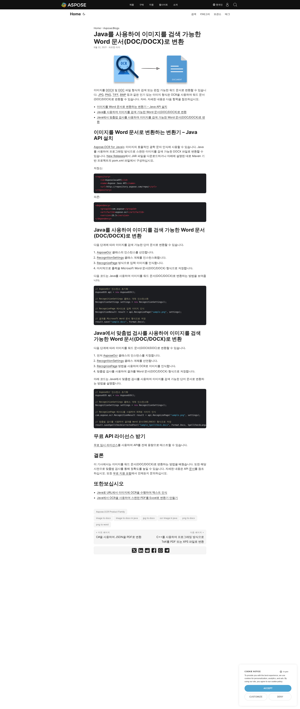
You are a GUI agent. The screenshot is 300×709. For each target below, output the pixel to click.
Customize (255, 697)
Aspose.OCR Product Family (110, 511)
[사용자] (227, 4)
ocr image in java (168, 518)
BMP (123, 94)
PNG (108, 94)
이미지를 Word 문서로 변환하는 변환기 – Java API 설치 (132, 106)
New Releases (116, 156)
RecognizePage (107, 263)
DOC (121, 90)
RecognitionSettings (110, 257)
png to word (102, 524)
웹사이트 (163, 4)
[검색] (235, 4)
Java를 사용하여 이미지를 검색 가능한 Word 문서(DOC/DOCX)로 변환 (142, 112)
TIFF (115, 94)
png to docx (188, 518)
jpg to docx (149, 518)
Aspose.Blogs (111, 28)
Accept (268, 688)
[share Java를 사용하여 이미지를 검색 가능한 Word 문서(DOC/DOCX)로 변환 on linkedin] (140, 551)
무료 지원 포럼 (122, 473)
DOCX (110, 90)
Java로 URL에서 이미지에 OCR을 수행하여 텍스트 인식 (132, 492)
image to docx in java (127, 518)
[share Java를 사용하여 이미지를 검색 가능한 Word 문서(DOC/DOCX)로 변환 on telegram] (167, 551)
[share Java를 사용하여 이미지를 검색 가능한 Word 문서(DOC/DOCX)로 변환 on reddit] (147, 551)
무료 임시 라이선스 (106, 445)
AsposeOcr (104, 252)
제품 (132, 4)
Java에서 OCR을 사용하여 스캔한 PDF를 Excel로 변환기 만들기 (137, 497)
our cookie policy (275, 681)
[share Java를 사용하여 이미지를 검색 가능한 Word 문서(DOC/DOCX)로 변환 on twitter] (134, 551)
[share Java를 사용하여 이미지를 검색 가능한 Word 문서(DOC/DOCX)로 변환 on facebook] (154, 551)
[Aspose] (74, 5)
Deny (280, 697)
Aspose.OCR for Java (108, 147)
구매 (141, 4)
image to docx (103, 518)
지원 (151, 4)
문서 (192, 468)
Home (75, 14)
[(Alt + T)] (84, 14)
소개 (175, 4)
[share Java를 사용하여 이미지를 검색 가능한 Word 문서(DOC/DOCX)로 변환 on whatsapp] (160, 551)
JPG (100, 94)
